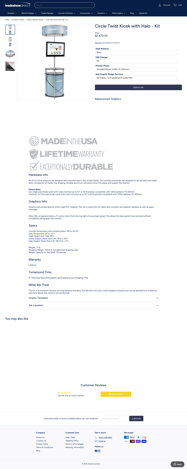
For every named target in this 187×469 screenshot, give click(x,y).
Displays (11, 13)
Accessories (85, 13)
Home (7, 20)
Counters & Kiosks (65, 13)
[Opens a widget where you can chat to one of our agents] (177, 464)
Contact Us (41, 441)
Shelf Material (102, 49)
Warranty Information (75, 447)
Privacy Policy (42, 444)
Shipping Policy (72, 441)
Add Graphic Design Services (109, 74)
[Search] (92, 5)
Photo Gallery (117, 13)
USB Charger (102, 57)
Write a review (116, 394)
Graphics (101, 13)
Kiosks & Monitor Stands (35, 20)
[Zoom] (54, 62)
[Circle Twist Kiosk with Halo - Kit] (138, 111)
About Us (40, 437)
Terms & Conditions (44, 447)
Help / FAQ (70, 437)
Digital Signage (47, 13)
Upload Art (143, 13)
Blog (132, 13)
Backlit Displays (28, 13)
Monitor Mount (102, 65)
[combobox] (64, 5)
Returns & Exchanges (74, 444)
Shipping (98, 43)
